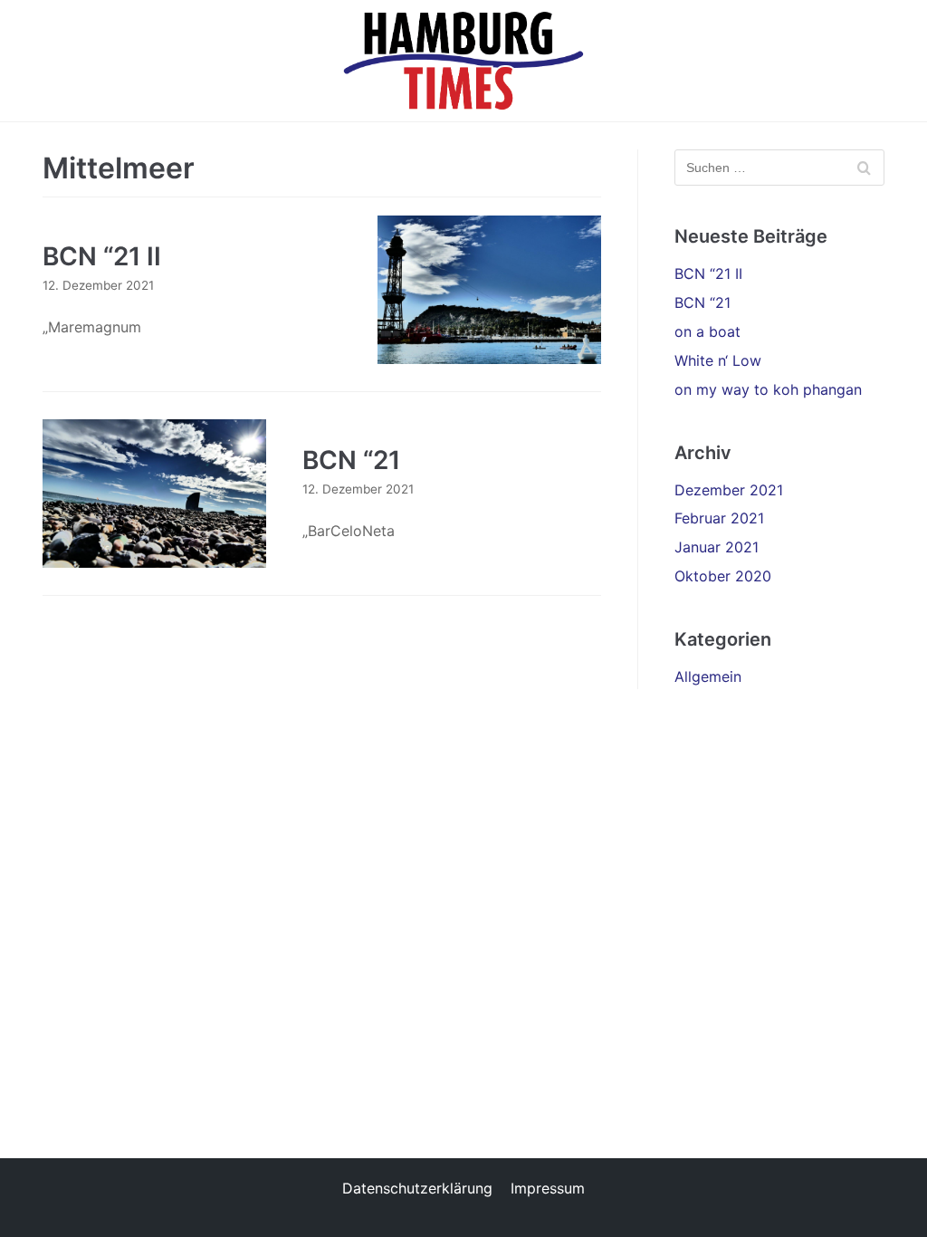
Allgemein (707, 676)
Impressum (548, 1188)
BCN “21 (351, 460)
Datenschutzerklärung (417, 1188)
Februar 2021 (719, 518)
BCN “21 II (102, 256)
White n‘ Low (717, 360)
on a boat (707, 331)
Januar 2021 (716, 547)
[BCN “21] (154, 493)
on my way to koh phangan (768, 389)
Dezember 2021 (728, 490)
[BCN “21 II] (489, 290)
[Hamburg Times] (463, 60)
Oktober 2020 (722, 576)
